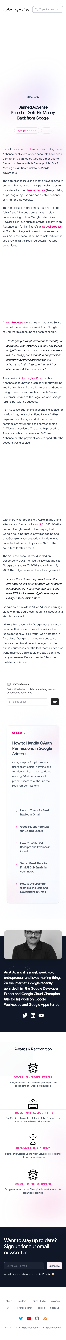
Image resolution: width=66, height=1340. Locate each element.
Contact (22, 1301)
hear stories (37, 149)
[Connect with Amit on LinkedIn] (33, 1015)
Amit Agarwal (14, 972)
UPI (8, 1307)
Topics (41, 1307)
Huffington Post (32, 378)
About (9, 1301)
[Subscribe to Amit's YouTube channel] (41, 1015)
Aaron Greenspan (14, 322)
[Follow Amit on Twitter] (25, 1015)
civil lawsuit (34, 524)
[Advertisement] (33, 49)
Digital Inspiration (30, 1327)
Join (55, 701)
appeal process (52, 226)
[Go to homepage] (16, 9)
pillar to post (40, 387)
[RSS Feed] (45, 1318)
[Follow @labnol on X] (21, 1318)
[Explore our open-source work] (37, 1318)
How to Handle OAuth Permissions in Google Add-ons (32, 748)
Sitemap (54, 1307)
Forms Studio (39, 1301)
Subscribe (54, 1265)
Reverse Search (24, 1307)
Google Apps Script (44, 1005)
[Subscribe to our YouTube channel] (29, 1318)
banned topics (36, 190)
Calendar (55, 1301)
